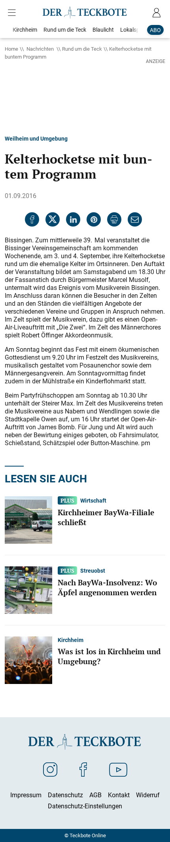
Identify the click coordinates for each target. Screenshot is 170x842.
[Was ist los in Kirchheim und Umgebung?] (28, 659)
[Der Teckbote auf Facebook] (83, 769)
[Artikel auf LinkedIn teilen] (73, 219)
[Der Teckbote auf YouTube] (118, 769)
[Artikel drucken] (114, 219)
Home (11, 48)
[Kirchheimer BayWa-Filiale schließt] (28, 519)
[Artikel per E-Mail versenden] (135, 219)
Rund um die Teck (82, 48)
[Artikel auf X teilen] (52, 219)
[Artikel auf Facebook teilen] (32, 219)
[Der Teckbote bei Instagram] (50, 769)
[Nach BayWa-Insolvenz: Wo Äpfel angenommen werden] (28, 589)
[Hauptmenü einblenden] (13, 13)
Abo (155, 30)
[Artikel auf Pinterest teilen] (94, 219)
